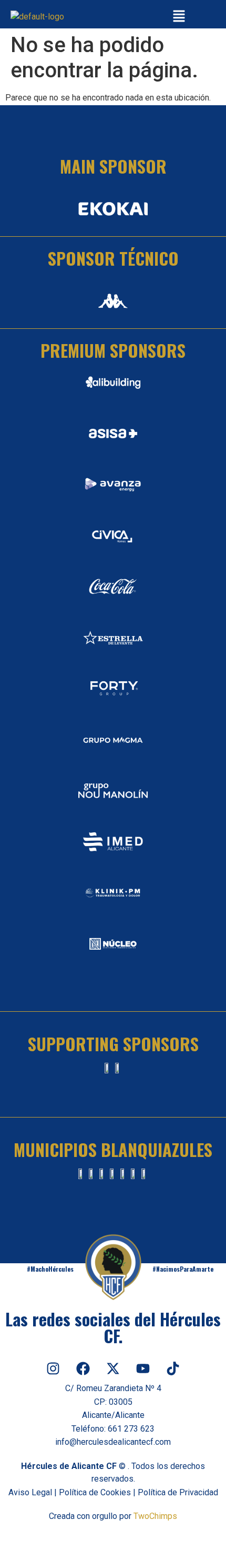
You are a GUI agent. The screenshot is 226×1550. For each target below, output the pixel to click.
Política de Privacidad (178, 1492)
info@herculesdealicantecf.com (113, 1442)
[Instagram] (53, 1368)
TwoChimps (155, 1516)
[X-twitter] (113, 1368)
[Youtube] (143, 1368)
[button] (178, 16)
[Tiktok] (173, 1368)
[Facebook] (83, 1368)
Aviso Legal (30, 1492)
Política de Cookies (95, 1492)
